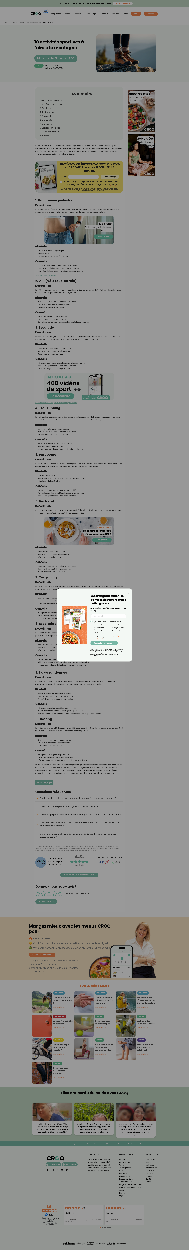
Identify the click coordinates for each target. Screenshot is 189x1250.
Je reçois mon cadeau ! (104, 643)
